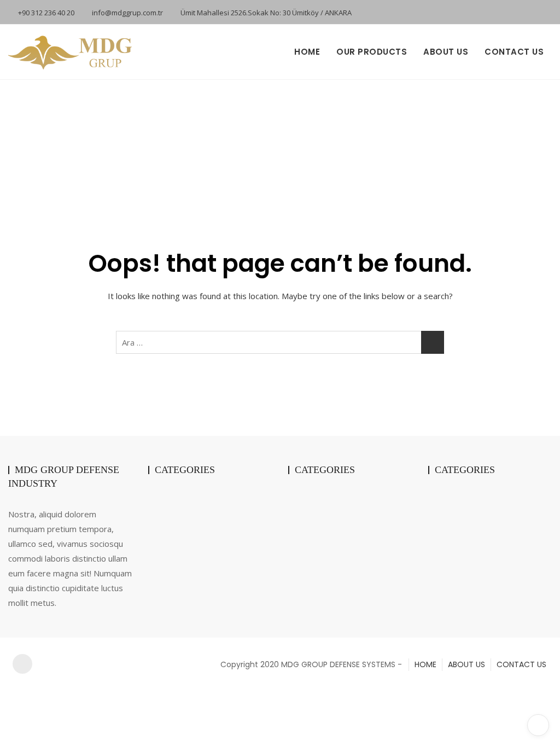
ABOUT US (445, 51)
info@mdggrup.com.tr (126, 12)
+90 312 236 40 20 (45, 12)
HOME (307, 51)
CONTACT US (514, 51)
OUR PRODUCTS (371, 51)
